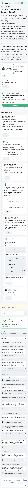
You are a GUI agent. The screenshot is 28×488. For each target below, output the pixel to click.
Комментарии (6, 342)
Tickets (3, 336)
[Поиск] (15, 3)
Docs (8, 482)
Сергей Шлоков (9, 141)
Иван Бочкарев (7, 393)
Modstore (3, 482)
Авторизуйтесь (5, 305)
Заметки (14, 342)
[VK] (21, 483)
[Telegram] (18, 483)
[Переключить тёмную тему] (18, 3)
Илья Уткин (6, 433)
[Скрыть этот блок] (26, 93)
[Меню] (25, 3)
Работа (19, 342)
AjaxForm (16, 43)
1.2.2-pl (10, 338)
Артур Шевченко (8, 380)
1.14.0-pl (11, 335)
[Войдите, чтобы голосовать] (3, 87)
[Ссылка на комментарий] (22, 135)
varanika (6, 409)
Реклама (25, 107)
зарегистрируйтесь (16, 305)
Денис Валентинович (8, 473)
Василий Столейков (8, 67)
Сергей (5, 355)
